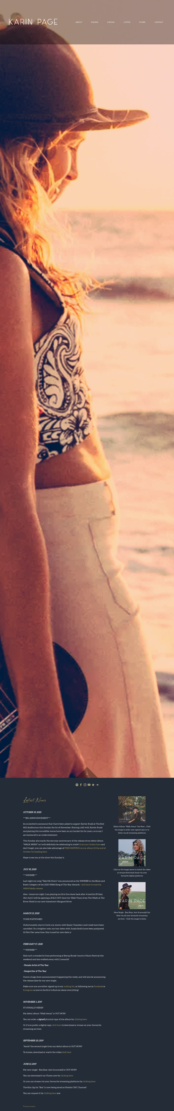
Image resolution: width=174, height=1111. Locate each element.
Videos (111, 22)
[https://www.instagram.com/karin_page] (85, 785)
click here (57, 1025)
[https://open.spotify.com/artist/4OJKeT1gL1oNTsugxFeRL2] (77, 785)
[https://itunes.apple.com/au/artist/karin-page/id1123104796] (93, 785)
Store (142, 22)
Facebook (98, 986)
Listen (127, 22)
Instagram (28, 990)
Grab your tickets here (90, 844)
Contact (159, 22)
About (79, 22)
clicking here (80, 1019)
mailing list (69, 986)
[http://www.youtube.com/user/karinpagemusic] (89, 785)
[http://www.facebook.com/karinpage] (81, 785)
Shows (94, 22)
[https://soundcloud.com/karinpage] (97, 785)
